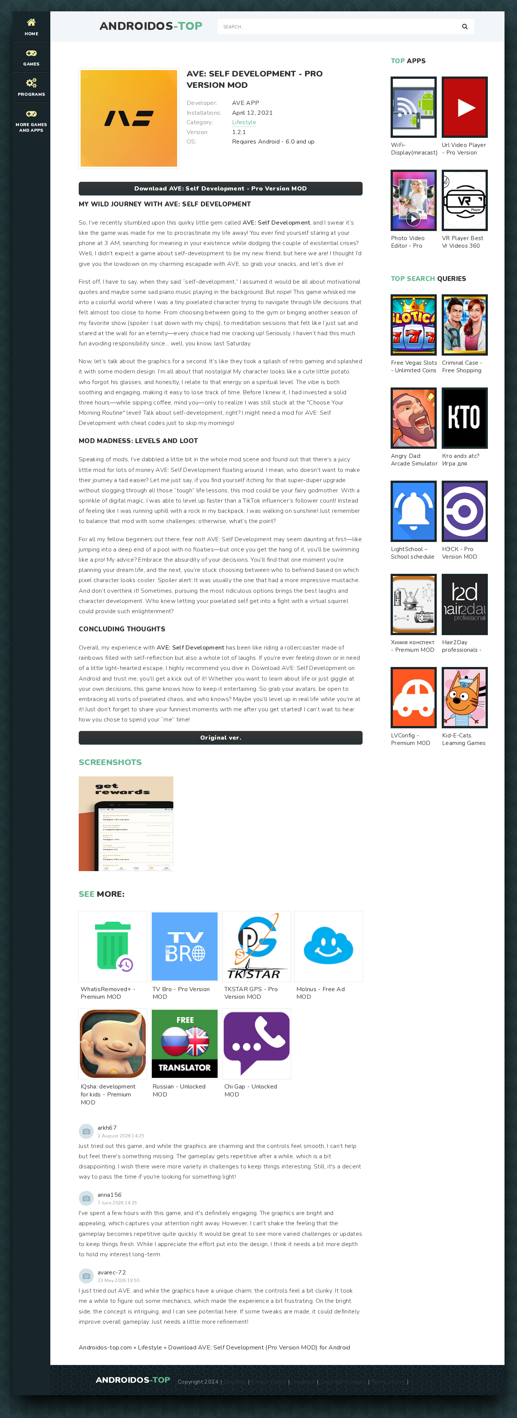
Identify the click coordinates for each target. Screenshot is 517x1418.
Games (31, 64)
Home (31, 34)
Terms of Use (388, 1381)
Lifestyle (244, 122)
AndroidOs (151, 26)
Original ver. (220, 738)
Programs (31, 94)
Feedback (303, 1381)
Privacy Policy (268, 1381)
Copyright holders (343, 1381)
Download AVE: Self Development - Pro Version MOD (220, 188)
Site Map (235, 1381)
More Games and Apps (31, 127)
